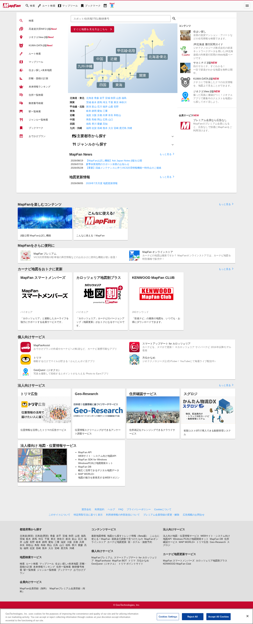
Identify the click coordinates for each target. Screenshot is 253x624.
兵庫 (105, 115)
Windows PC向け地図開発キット (190, 539)
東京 (116, 102)
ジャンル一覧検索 (46, 569)
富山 (94, 106)
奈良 (110, 115)
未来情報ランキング (44, 566)
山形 (118, 98)
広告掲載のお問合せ (193, 514)
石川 (99, 106)
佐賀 (94, 128)
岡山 (99, 119)
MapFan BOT (119, 560)
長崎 (99, 128)
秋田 (113, 98)
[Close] (247, 616)
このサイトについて (59, 514)
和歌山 (117, 115)
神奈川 (122, 102)
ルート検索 (32, 563)
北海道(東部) (27, 535)
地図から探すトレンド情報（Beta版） (127, 535)
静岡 (94, 111)
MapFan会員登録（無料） (34, 588)
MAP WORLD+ (187, 542)
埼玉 (105, 102)
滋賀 (88, 115)
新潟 (88, 106)
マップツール (46, 563)
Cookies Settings (168, 616)
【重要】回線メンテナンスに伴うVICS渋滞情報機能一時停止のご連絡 (123, 167)
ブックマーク (65, 569)
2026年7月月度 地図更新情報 (102, 183)
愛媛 (99, 123)
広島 (105, 119)
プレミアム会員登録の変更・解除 (161, 514)
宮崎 (116, 128)
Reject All (192, 616)
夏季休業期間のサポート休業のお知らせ (107, 164)
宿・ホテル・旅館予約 (140, 542)
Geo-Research (218, 542)
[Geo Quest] (112, 5)
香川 (94, 123)
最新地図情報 (98, 535)
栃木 (94, 102)
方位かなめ (143, 560)
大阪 (94, 115)
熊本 (105, 128)
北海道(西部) (42, 535)
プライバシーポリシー (139, 509)
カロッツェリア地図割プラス (211, 560)
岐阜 (88, 111)
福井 (105, 106)
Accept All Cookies (218, 616)
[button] (122, 136)
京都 (99, 115)
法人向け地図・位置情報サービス (181, 535)
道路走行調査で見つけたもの (127, 539)
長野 (116, 106)
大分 (110, 128)
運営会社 (86, 509)
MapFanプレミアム (102, 557)
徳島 (88, 123)
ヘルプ (111, 509)
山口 (110, 119)
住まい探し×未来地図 (66, 563)
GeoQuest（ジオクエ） (104, 563)
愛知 (99, 111)
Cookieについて (162, 509)
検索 (22, 563)
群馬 (99, 102)
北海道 (89, 98)
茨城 (88, 102)
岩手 (102, 98)
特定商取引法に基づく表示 (88, 514)
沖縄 (129, 128)
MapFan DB (216, 539)
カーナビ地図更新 (116, 542)
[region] (126, 616)
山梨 (110, 106)
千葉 (110, 102)
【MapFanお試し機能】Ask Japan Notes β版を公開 (114, 160)
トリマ (131, 560)
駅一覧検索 (30, 569)
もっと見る (167, 154)
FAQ (120, 509)
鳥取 (88, 119)
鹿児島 (122, 128)
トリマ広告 (202, 542)
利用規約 (99, 509)
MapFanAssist (103, 560)
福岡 (88, 128)
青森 (96, 98)
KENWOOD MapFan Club (177, 563)
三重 (105, 111)
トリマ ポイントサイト (130, 563)
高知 (105, 123)
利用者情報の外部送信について (123, 514)
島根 (94, 119)
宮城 (107, 98)
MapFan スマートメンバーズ (178, 560)
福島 (124, 98)
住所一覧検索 (63, 566)
